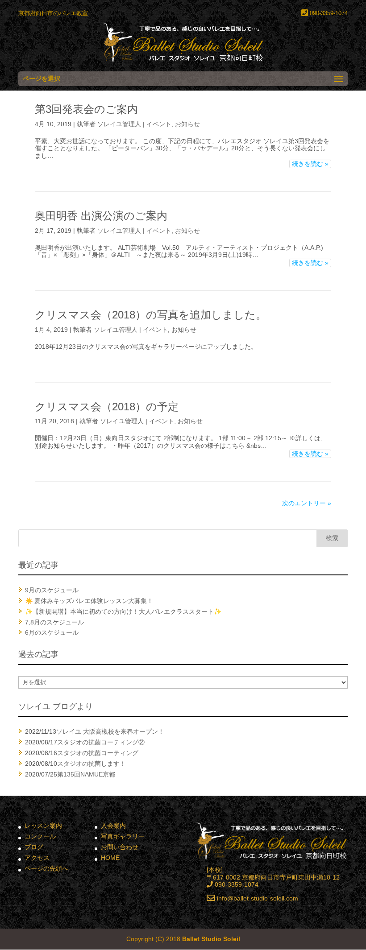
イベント (158, 124)
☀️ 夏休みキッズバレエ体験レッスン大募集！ (89, 600)
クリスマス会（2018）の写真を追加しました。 (150, 315)
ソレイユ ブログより (55, 706)
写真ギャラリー (123, 836)
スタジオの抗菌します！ (91, 763)
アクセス (37, 857)
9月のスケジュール (52, 590)
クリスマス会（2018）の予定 (107, 407)
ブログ (34, 847)
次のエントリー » (306, 503)
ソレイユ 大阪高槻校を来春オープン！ (110, 731)
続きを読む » (310, 163)
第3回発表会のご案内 (86, 109)
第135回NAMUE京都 (86, 774)
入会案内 (113, 825)
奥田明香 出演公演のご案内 (101, 216)
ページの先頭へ (46, 868)
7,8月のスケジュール (54, 622)
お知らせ (187, 124)
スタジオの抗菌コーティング (97, 752)
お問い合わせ (119, 847)
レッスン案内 (43, 825)
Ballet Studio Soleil (211, 938)
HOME (110, 857)
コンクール (40, 836)
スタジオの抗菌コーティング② (101, 742)
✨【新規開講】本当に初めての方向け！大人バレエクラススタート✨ (123, 611)
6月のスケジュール (52, 632)
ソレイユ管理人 (119, 124)
